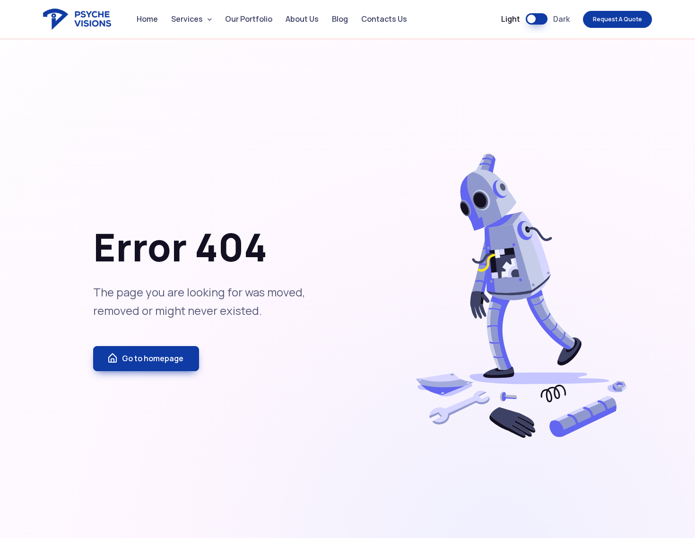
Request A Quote (617, 19)
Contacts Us (384, 19)
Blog (340, 19)
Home (147, 19)
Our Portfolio (248, 19)
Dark (561, 19)
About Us (302, 19)
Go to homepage (152, 358)
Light (510, 19)
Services (187, 19)
